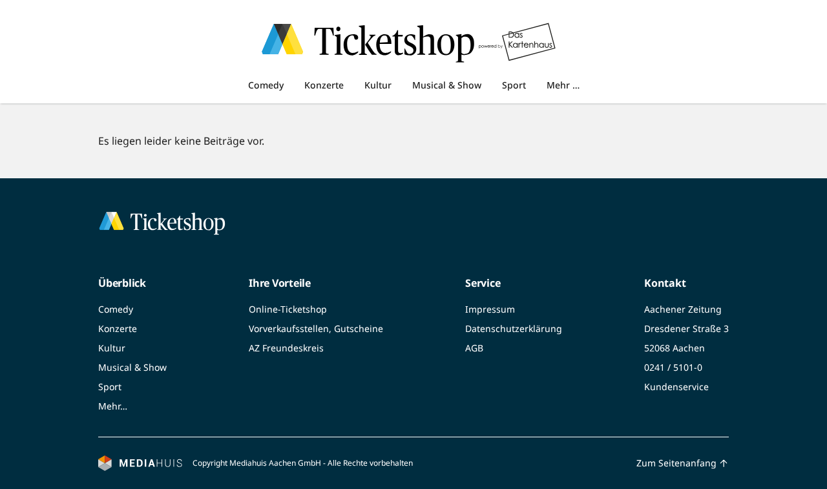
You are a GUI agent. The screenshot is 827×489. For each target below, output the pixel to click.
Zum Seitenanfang (676, 463)
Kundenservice (676, 386)
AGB (474, 348)
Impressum (490, 309)
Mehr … (563, 85)
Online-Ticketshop (288, 309)
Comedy (266, 85)
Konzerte (324, 85)
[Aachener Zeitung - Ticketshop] (287, 42)
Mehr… (112, 406)
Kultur (378, 85)
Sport (514, 85)
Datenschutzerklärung (513, 328)
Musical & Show (446, 85)
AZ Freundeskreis (286, 348)
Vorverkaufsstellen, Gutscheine (316, 328)
